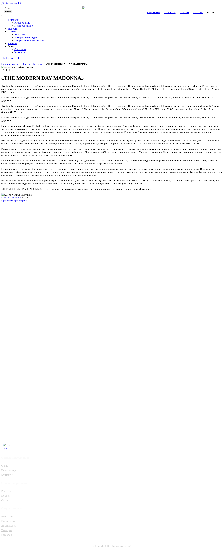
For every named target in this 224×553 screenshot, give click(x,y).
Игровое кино (22, 22)
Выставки (20, 34)
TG (11, 2)
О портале (20, 49)
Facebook (6, 534)
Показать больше (29, 220)
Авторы (198, 12)
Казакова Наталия (11, 197)
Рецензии (153, 12)
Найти (8, 11)
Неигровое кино (23, 25)
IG (7, 2)
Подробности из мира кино (29, 40)
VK (3, 2)
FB (19, 2)
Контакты (19, 52)
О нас (4, 465)
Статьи (184, 12)
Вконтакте (7, 516)
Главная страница (11, 64)
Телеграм (6, 530)
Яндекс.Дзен (8, 525)
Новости (170, 12)
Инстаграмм (8, 521)
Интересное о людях (25, 37)
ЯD (16, 2)
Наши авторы (9, 470)
